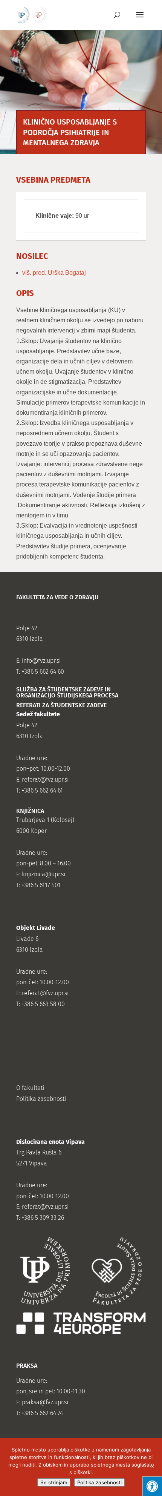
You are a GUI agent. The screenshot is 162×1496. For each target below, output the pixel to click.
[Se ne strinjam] (152, 1467)
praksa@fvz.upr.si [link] (45, 1402)
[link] (32, 14)
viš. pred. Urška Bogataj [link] (54, 272)
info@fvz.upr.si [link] (41, 660)
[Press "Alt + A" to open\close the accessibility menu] (152, 1486)
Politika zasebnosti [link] (41, 1098)
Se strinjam (53, 1482)
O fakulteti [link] (30, 1087)
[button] (140, 19)
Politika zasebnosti (99, 1482)
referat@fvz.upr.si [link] (45, 779)
